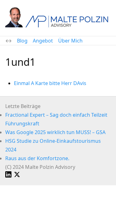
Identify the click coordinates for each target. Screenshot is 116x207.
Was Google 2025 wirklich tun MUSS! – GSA (55, 132)
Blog (22, 40)
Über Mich (70, 40)
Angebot (43, 40)
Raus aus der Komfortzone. (37, 158)
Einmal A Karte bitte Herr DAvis (50, 83)
